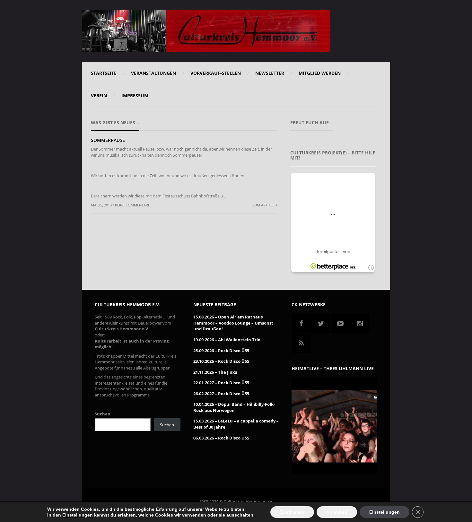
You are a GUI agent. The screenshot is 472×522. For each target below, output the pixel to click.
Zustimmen (292, 512)
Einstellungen (77, 515)
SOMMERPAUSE (108, 140)
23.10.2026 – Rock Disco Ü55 (221, 361)
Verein (99, 95)
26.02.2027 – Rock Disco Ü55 (221, 393)
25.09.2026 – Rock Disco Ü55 (221, 350)
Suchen (102, 414)
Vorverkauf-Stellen (215, 73)
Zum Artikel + (264, 205)
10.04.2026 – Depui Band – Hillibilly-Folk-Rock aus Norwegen (234, 407)
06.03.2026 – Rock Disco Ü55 (221, 438)
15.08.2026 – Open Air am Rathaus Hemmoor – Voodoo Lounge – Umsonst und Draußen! (233, 323)
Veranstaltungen (153, 73)
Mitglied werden (320, 73)
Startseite (104, 73)
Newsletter (269, 73)
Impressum (134, 95)
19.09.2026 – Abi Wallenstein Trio (226, 340)
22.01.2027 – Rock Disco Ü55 (221, 383)
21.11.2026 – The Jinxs (215, 372)
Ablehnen (336, 512)
